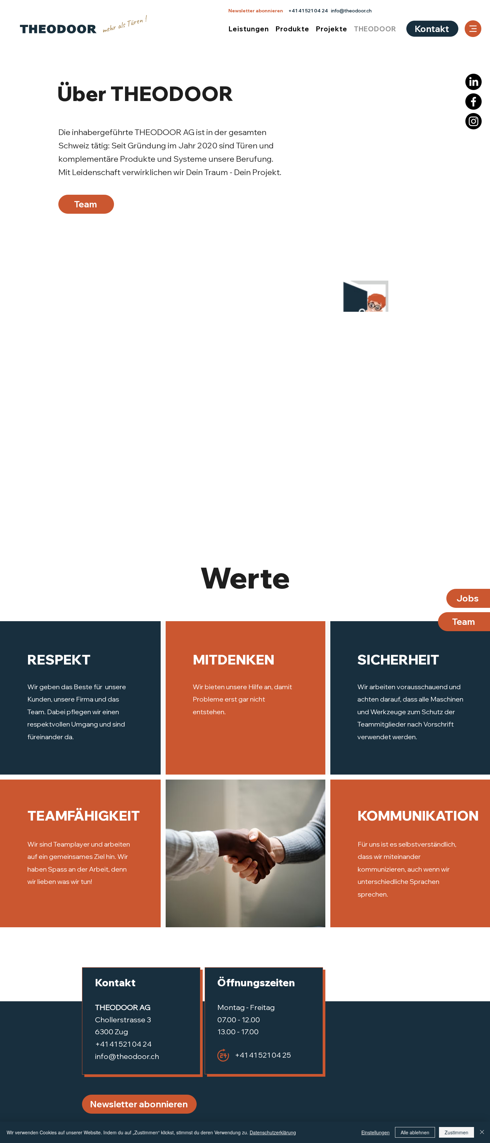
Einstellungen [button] (375, 1132)
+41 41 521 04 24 (308, 11)
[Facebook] (473, 101)
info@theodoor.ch (351, 11)
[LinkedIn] (473, 82)
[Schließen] (482, 1132)
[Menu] (473, 28)
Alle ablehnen (415, 1132)
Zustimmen (456, 1132)
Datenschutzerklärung (273, 1132)
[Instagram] (473, 121)
